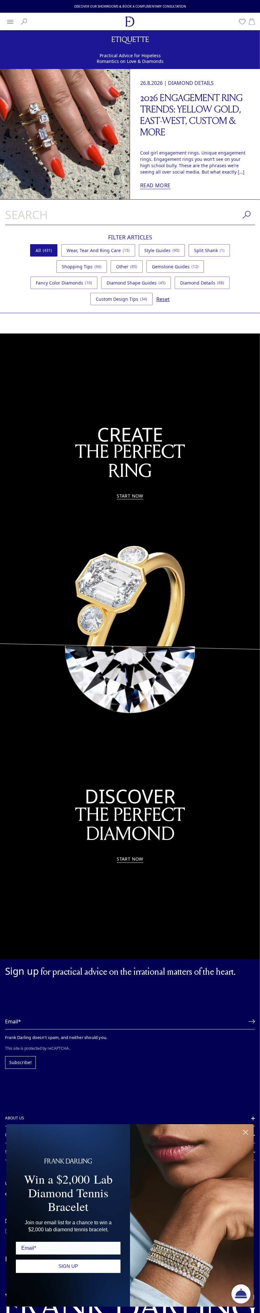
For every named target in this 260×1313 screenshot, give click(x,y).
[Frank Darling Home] (129, 22)
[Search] (24, 21)
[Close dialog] (245, 1132)
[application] (241, 1294)
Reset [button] (223, 283)
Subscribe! (19, 1045)
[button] (250, 1005)
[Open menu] (10, 22)
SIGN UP (68, 1265)
